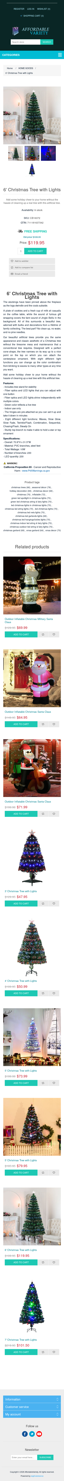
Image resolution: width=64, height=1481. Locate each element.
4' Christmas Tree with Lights (21, 980)
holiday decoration (18, 490)
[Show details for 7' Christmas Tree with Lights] (32, 1306)
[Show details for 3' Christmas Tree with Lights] (32, 858)
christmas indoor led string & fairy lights (28, 523)
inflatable (36, 494)
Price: (23, 242)
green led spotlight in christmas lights (28, 498)
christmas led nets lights (29, 512)
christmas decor (40, 490)
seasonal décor (39, 487)
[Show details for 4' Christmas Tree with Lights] (32, 947)
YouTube (39, 1434)
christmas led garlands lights (28, 515)
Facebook (25, 1434)
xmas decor (50, 530)
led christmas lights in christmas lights (29, 505)
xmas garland (32, 530)
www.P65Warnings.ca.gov (36, 470)
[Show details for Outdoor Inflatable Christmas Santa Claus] (32, 678)
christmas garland (11, 530)
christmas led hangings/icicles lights (29, 519)
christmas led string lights (17, 508)
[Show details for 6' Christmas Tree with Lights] (32, 1216)
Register (19, 8)
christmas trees (18, 487)
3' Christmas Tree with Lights (21, 891)
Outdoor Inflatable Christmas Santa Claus (28, 711)
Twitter (32, 1434)
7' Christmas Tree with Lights (21, 1339)
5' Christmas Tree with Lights (21, 1070)
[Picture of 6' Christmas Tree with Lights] (15, 153)
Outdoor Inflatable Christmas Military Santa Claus (29, 620)
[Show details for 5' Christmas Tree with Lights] (32, 1037)
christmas (21, 494)
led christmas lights (44, 508)
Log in (30, 8)
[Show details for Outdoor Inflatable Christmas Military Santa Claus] (32, 585)
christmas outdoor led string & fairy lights (29, 526)
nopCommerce (37, 1476)
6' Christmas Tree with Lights (21, 1249)
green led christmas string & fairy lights (29, 501)
